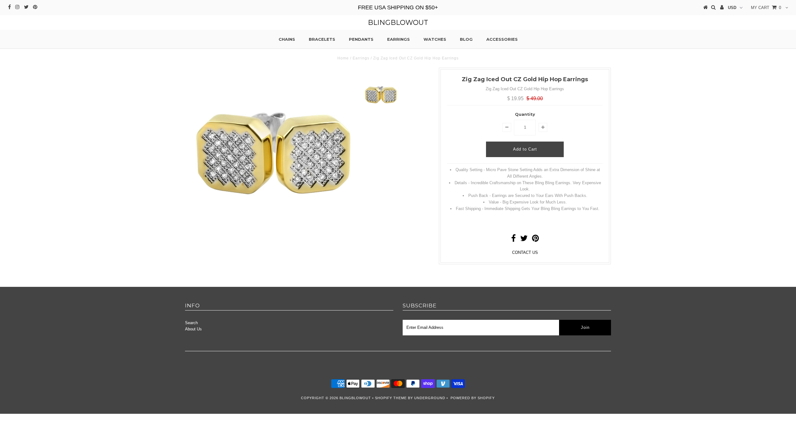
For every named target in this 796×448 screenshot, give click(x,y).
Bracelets (322, 39)
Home (343, 58)
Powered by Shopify (473, 398)
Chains (287, 39)
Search (191, 322)
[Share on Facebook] (513, 239)
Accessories (502, 39)
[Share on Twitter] (524, 239)
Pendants (361, 39)
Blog (466, 39)
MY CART (766, 7)
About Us (193, 329)
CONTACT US (525, 252)
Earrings (398, 39)
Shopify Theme (391, 398)
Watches (434, 39)
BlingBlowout (398, 22)
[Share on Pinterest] (535, 239)
